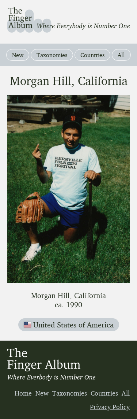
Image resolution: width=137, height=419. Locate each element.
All (121, 55)
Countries (92, 55)
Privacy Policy (110, 407)
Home (23, 393)
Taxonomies (52, 55)
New (17, 55)
